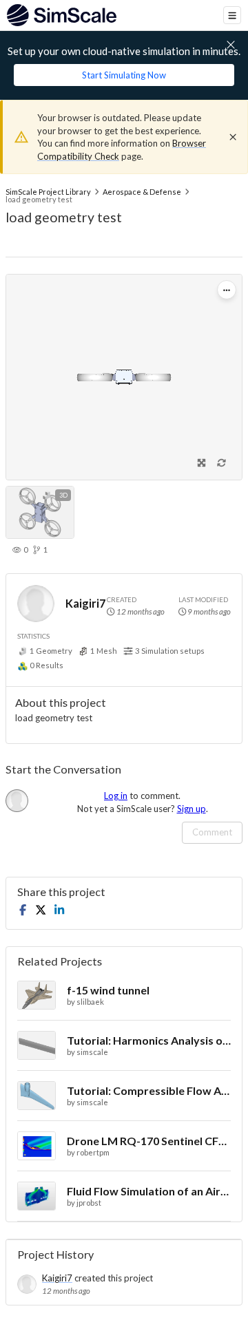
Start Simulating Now (124, 75)
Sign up (191, 808)
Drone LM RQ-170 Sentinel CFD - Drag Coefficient (149, 1140)
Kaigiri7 (85, 603)
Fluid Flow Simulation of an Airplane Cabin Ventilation (149, 1190)
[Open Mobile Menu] (232, 15)
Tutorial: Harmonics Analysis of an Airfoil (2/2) (149, 1040)
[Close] (233, 137)
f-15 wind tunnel (108, 989)
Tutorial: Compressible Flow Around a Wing (149, 1090)
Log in (115, 795)
